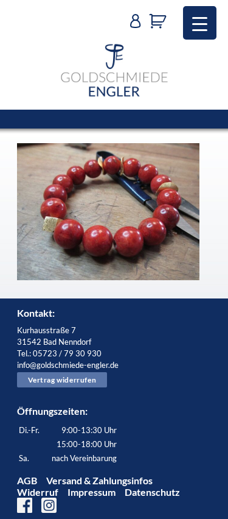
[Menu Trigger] (199, 23)
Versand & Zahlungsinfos (99, 480)
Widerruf (37, 492)
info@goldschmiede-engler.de (68, 365)
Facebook (24, 505)
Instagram (49, 505)
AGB (27, 480)
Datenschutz (152, 492)
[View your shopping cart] (161, 21)
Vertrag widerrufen (62, 379)
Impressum (91, 492)
